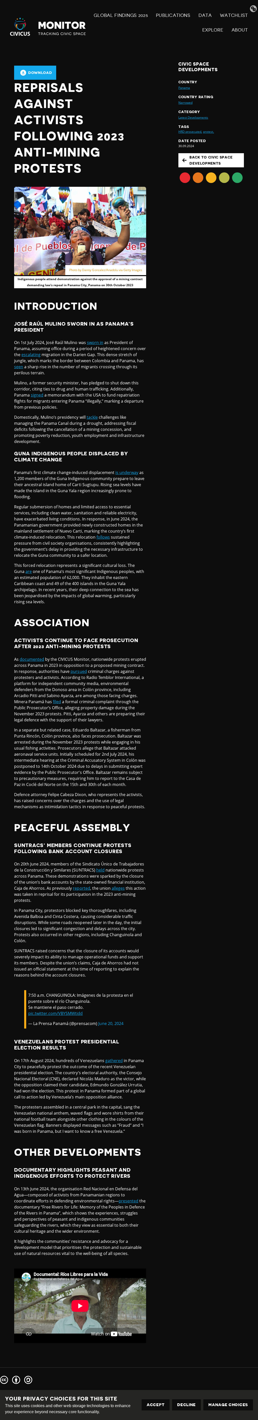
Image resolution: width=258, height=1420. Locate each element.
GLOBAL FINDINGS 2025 (121, 15)
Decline (186, 1405)
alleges (118, 888)
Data (205, 15)
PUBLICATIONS (173, 15)
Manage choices (228, 1405)
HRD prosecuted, (190, 131)
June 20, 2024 (110, 1023)
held (100, 870)
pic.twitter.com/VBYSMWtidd (55, 1013)
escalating (31, 354)
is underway (126, 472)
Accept (156, 1405)
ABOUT (240, 30)
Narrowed (185, 102)
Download (40, 72)
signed (37, 395)
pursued (79, 671)
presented (128, 1201)
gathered (114, 1060)
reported (81, 888)
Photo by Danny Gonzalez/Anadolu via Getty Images (105, 270)
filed (57, 701)
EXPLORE (212, 30)
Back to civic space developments (211, 160)
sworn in (95, 342)
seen (18, 367)
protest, (208, 131)
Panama (184, 88)
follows (103, 537)
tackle (92, 417)
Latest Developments (193, 117)
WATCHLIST (234, 15)
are (28, 571)
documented (32, 659)
